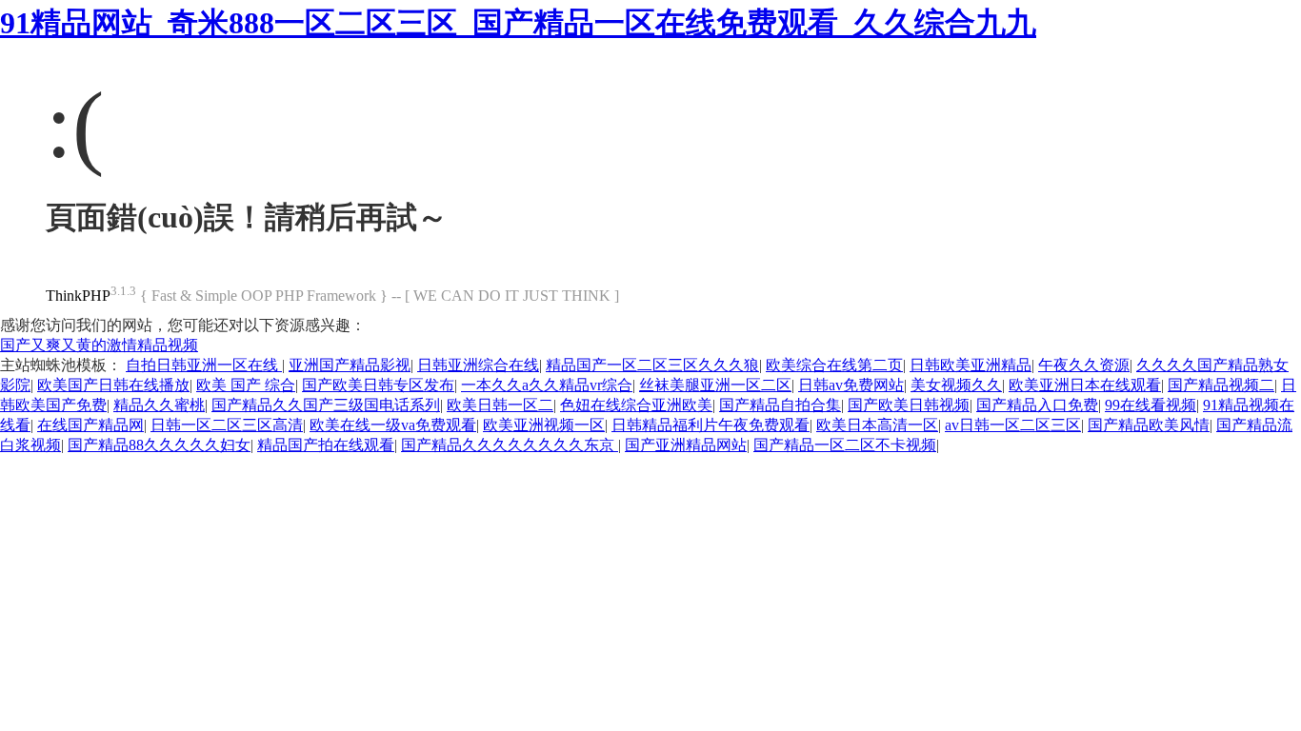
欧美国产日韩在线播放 (113, 385)
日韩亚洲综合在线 (478, 365)
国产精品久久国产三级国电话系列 (325, 405)
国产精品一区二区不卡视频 (844, 445)
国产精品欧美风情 (1149, 425)
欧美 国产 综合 (245, 385)
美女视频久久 (956, 385)
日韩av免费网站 (851, 385)
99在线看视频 (1150, 405)
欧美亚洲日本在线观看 (1085, 385)
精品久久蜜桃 (159, 405)
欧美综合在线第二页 (834, 365)
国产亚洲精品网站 (686, 445)
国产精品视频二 (1221, 385)
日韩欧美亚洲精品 (970, 365)
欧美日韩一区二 (500, 405)
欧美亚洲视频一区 (544, 425)
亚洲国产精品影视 (349, 365)
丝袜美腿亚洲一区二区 (715, 385)
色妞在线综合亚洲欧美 (636, 405)
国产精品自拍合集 (780, 405)
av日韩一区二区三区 (1013, 425)
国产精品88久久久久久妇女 (159, 445)
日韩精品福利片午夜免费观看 (710, 425)
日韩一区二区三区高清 (226, 425)
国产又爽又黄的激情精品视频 (99, 345)
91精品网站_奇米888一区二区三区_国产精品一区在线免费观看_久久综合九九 (518, 23)
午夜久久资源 (1084, 365)
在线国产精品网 (90, 425)
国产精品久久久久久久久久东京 (509, 445)
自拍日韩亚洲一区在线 (204, 365)
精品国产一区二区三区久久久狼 (652, 365)
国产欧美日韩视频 (909, 405)
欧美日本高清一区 (877, 425)
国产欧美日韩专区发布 (378, 385)
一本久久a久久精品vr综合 (546, 385)
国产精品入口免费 (1037, 405)
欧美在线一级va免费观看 (393, 425)
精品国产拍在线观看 (325, 445)
